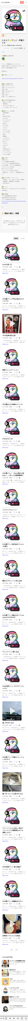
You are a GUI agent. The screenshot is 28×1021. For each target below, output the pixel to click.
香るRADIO (13, 970)
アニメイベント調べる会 (10, 652)
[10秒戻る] (6, 1018)
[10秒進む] (22, 1018)
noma (11, 979)
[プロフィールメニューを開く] (25, 2)
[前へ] (10, 1018)
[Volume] (3, 1018)
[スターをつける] (17, 267)
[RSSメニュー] (3, 35)
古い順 (22, 238)
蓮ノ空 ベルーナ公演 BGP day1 (12, 794)
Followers (19, 45)
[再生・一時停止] (14, 1018)
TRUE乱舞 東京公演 (8, 335)
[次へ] (18, 1018)
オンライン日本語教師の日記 (17, 961)
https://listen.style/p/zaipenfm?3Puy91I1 (12, 78)
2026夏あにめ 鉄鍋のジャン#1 (12, 404)
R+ (6, 35)
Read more (5, 273)
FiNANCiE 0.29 (7, 439)
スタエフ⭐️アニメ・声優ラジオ (13, 41)
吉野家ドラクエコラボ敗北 (11, 936)
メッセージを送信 (18, 48)
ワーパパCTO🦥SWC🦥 (16, 1006)
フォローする (6, 48)
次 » (17, 949)
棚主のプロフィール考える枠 (12, 581)
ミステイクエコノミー (9, 510)
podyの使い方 (7, 264)
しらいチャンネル (14, 988)
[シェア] (24, 48)
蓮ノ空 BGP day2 (8, 723)
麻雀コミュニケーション (10, 370)
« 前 (11, 949)
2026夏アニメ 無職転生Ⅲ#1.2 (12, 901)
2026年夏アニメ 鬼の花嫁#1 (11, 867)
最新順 (16, 238)
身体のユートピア (14, 997)
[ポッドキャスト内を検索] (2, 207)
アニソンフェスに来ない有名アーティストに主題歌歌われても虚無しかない (12, 830)
